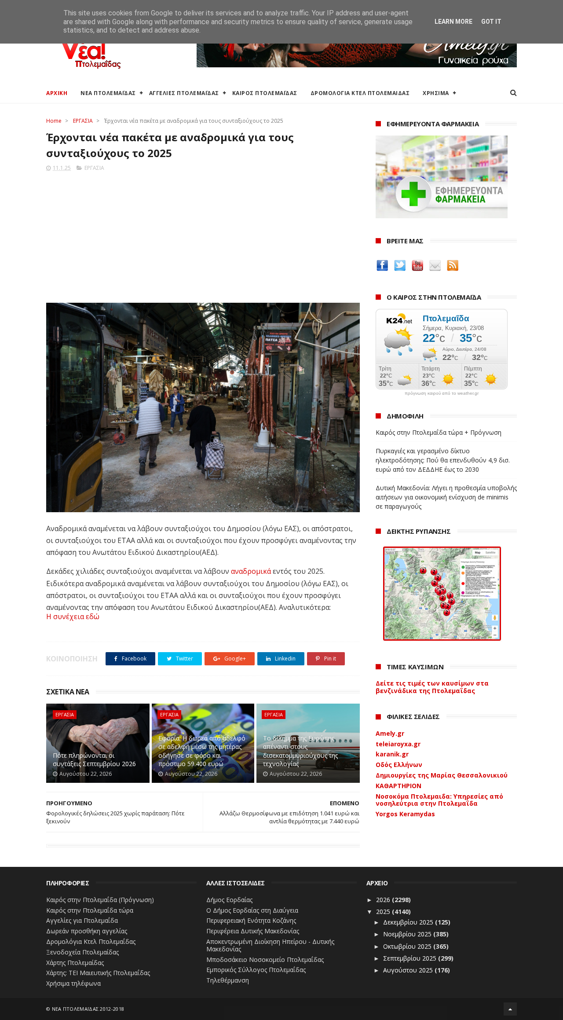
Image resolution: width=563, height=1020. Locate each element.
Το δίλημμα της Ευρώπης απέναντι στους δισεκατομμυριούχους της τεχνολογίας (300, 751)
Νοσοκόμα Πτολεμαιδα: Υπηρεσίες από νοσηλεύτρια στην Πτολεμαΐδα (439, 800)
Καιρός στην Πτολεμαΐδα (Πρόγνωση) (100, 899)
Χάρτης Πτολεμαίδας (75, 962)
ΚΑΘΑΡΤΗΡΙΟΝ (398, 786)
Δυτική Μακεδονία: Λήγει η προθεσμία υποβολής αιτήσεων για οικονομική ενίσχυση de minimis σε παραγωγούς (446, 497)
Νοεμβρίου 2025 (408, 934)
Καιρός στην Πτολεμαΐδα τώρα (89, 910)
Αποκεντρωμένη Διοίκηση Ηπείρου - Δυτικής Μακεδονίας (270, 945)
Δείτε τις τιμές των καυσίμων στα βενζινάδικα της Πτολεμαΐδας (432, 687)
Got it (491, 21)
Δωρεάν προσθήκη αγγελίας (86, 931)
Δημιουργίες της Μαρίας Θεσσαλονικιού (442, 775)
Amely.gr (390, 733)
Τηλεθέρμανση (227, 980)
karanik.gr (392, 754)
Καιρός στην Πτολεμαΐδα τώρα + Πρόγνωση (438, 432)
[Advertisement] (203, 234)
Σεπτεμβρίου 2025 (410, 958)
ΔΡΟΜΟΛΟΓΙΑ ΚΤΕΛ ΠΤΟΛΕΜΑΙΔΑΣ (360, 93)
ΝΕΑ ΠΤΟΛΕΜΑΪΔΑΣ (108, 93)
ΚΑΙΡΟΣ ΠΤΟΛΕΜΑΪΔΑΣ (264, 93)
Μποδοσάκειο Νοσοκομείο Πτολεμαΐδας (265, 959)
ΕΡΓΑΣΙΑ (83, 121)
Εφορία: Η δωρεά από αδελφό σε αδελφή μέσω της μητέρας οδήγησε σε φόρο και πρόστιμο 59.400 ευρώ (201, 751)
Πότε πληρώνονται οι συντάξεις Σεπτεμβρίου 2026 (94, 759)
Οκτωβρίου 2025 (408, 946)
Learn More (453, 21)
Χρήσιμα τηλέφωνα (73, 983)
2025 (384, 911)
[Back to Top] (510, 1009)
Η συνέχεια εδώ (72, 616)
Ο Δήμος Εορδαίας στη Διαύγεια (252, 910)
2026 (384, 899)
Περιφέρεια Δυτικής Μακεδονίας (252, 931)
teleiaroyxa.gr (398, 744)
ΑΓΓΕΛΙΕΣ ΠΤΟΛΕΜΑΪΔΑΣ (184, 93)
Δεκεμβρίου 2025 (409, 922)
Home (54, 121)
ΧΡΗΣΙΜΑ (436, 93)
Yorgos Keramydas (405, 814)
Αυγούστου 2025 (409, 970)
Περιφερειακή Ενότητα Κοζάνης (251, 920)
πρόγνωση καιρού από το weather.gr (442, 393)
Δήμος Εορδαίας (229, 899)
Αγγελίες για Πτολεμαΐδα (82, 920)
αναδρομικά (251, 571)
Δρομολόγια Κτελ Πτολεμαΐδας (90, 941)
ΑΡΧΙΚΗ (56, 93)
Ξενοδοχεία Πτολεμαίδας (82, 952)
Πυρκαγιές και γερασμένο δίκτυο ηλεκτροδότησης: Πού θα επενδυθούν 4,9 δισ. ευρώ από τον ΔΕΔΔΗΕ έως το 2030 (443, 460)
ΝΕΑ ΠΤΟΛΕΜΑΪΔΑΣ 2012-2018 (88, 1008)
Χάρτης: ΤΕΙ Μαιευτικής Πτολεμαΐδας (98, 973)
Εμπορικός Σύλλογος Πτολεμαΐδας (256, 969)
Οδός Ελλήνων (399, 764)
